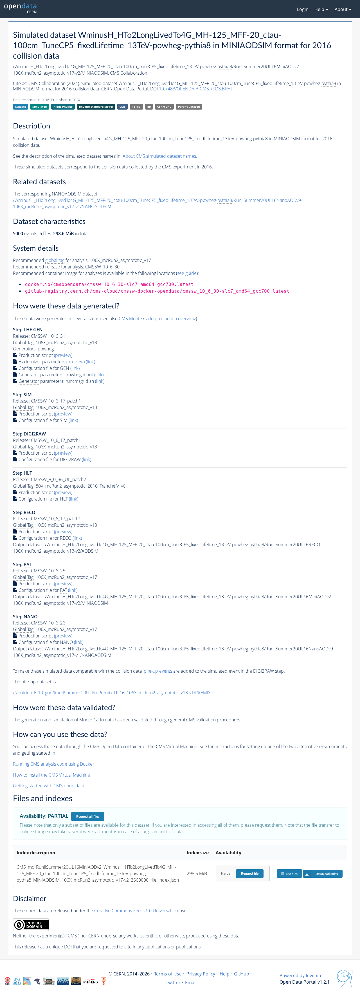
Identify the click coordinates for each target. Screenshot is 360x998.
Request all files (87, 816)
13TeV (136, 106)
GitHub (241, 974)
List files (292, 873)
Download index (327, 873)
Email (191, 982)
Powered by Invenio (300, 975)
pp (149, 106)
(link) (90, 362)
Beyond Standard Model (96, 106)
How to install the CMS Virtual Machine (51, 775)
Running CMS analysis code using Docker (53, 764)
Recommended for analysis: (51, 260)
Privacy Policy (200, 974)
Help (225, 974)
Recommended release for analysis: (48, 267)
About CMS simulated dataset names (159, 156)
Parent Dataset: (189, 106)
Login (303, 9)
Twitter (173, 982)
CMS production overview (157, 318)
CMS (122, 106)
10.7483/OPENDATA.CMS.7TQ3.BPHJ (195, 89)
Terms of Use (168, 974)
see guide (187, 273)
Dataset (20, 106)
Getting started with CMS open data (48, 786)
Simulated (39, 106)
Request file (249, 873)
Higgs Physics (63, 106)
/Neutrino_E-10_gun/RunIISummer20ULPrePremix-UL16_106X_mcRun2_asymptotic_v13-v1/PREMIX (112, 693)
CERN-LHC (164, 106)
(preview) (63, 355)
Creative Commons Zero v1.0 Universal (132, 911)
